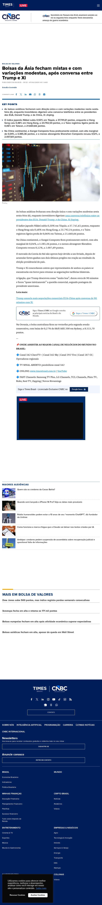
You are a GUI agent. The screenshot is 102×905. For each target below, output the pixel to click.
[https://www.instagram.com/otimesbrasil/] (48, 699)
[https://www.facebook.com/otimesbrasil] (31, 699)
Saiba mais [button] (41, 888)
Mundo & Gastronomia (11, 848)
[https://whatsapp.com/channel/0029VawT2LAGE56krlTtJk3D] (56, 705)
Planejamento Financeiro (12, 804)
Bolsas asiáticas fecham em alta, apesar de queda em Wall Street (38, 632)
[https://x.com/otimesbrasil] (37, 699)
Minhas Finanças (12, 794)
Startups (57, 868)
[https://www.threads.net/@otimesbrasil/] (51, 705)
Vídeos (57, 809)
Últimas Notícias (85, 725)
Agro (56, 833)
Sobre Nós (8, 725)
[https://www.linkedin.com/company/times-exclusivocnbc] (42, 699)
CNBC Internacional (13, 731)
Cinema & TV (7, 833)
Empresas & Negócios (66, 828)
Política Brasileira (9, 787)
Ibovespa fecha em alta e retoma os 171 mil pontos (29, 611)
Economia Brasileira (10, 777)
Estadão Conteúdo (9, 87)
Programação (52, 725)
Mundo (58, 772)
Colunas (59, 874)
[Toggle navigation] (98, 5)
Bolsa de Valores (11, 64)
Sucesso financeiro (10, 814)
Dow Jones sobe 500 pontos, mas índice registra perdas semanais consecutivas (46, 600)
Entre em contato (43, 760)
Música (5, 843)
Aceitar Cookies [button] (38, 895)
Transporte (58, 858)
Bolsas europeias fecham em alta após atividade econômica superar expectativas (46, 621)
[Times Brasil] (8, 5)
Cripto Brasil (61, 794)
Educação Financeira (10, 799)
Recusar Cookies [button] (17, 895)
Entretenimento (11, 828)
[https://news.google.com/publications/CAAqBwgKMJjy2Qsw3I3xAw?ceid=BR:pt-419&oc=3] (45, 705)
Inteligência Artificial (29, 725)
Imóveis (57, 843)
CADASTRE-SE (43, 747)
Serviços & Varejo (61, 848)
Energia (57, 853)
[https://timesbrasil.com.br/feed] (70, 699)
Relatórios (58, 804)
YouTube (62, 371)
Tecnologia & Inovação (63, 838)
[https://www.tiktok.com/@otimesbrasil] (59, 699)
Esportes (5, 838)
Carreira (68, 725)
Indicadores (7, 782)
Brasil (5, 772)
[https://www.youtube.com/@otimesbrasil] (53, 699)
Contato (51, 712)
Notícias (57, 799)
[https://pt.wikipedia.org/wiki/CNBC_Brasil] (64, 699)
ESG (55, 863)
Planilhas (5, 809)
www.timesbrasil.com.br (43, 371)
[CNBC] (11, 17)
